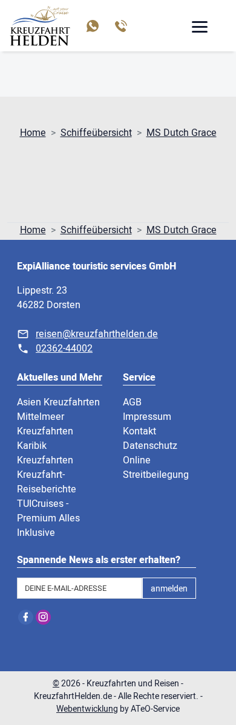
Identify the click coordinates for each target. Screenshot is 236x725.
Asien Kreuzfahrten (58, 402)
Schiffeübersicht (96, 133)
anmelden (169, 588)
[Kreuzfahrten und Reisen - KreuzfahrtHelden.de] (40, 25)
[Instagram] (43, 617)
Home (33, 133)
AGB (132, 402)
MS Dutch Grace (181, 133)
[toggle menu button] (199, 28)
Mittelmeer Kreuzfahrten (45, 424)
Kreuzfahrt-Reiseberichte (46, 482)
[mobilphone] (120, 26)
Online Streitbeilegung (156, 467)
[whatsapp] (91, 26)
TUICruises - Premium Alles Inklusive (48, 518)
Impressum (147, 417)
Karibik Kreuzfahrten (45, 453)
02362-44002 (64, 348)
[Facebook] (25, 617)
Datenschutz (150, 446)
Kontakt (139, 431)
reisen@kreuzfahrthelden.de (97, 334)
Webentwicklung (87, 709)
